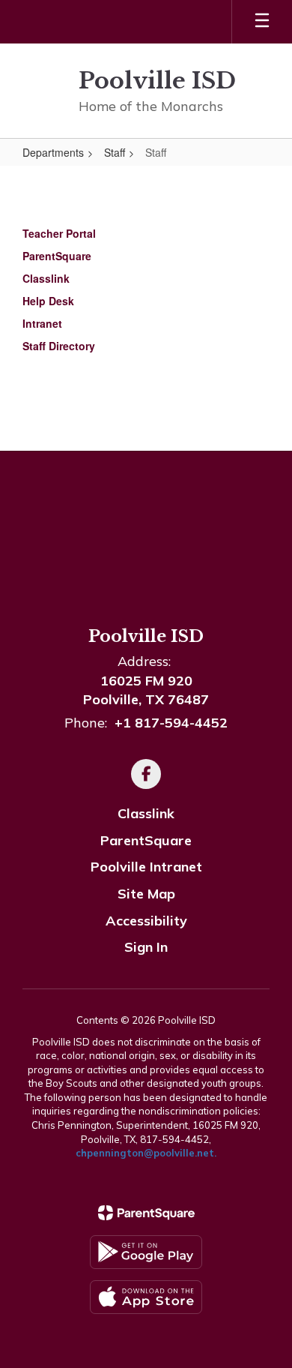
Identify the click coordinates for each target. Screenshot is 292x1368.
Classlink (146, 813)
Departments (53, 152)
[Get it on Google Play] (146, 1252)
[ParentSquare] (146, 1213)
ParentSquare (146, 840)
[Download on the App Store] (146, 1297)
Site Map (146, 893)
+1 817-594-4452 (171, 722)
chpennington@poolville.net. (146, 1153)
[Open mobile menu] (262, 22)
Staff (114, 152)
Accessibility (146, 920)
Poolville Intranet (146, 866)
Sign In (146, 947)
